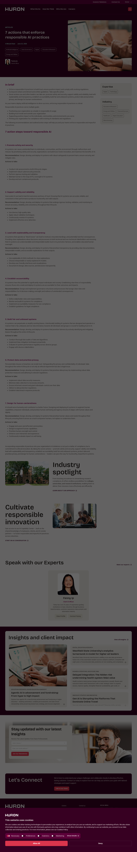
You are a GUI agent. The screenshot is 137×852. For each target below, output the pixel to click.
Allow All (36, 843)
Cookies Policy (62, 830)
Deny (100, 843)
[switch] (13, 836)
